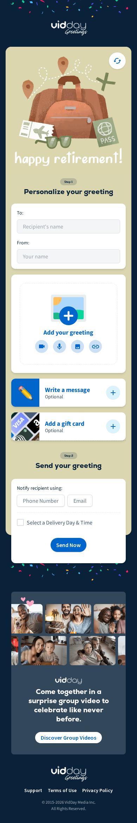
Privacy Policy (97, 790)
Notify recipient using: (39, 488)
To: (20, 213)
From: (23, 242)
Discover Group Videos (68, 737)
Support (33, 790)
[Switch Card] (117, 60)
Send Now (68, 544)
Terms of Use (62, 790)
